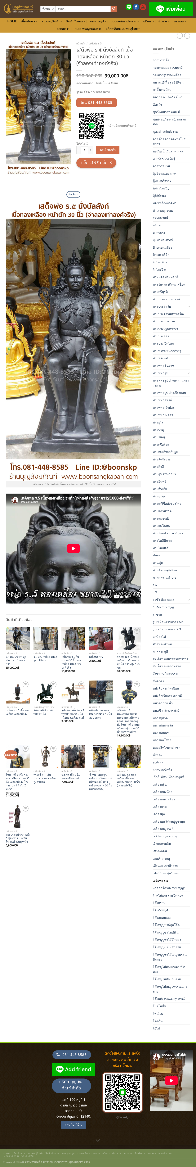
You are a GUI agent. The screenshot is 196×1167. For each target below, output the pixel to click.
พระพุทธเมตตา (163, 415)
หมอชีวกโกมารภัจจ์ (166, 710)
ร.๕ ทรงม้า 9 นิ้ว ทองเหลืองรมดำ (70, 776)
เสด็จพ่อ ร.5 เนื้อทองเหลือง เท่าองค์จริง (17, 712)
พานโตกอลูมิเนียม (165, 570)
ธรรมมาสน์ (160, 217)
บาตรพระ (159, 232)
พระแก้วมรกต (162, 511)
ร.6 (155, 585)
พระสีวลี (158, 466)
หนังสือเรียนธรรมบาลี (167, 696)
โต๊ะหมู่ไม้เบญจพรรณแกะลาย (170, 989)
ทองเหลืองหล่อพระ (165, 203)
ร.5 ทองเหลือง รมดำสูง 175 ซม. (45, 658)
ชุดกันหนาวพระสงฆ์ (166, 112)
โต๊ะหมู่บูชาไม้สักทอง (167, 939)
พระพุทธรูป (97, 21)
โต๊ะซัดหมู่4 (160, 910)
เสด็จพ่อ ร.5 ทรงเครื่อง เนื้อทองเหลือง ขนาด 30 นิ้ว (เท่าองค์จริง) (128, 780)
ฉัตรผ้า (157, 104)
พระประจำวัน (162, 306)
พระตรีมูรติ (160, 291)
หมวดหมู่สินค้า (51, 21)
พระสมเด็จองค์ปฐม (165, 452)
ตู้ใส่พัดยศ (159, 195)
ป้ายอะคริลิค (161, 254)
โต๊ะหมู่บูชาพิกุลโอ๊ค (166, 925)
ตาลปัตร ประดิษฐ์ (164, 158)
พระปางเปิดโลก (163, 343)
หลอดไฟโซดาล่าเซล (166, 747)
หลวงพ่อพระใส (163, 725)
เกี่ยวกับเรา (28, 21)
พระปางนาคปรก (164, 321)
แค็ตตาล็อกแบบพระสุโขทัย (122, 29)
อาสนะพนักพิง (162, 769)
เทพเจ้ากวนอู (161, 858)
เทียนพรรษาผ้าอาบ (165, 865)
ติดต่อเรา (62, 29)
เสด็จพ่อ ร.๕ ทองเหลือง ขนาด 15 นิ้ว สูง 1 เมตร (100, 714)
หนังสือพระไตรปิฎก (166, 688)
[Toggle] (188, 306)
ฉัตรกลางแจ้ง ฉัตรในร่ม (169, 97)
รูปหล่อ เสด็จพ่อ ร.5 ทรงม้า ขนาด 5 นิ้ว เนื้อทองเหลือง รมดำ (73, 714)
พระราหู (158, 429)
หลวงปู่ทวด (160, 718)
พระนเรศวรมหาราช (166, 299)
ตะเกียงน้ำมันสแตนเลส (168, 151)
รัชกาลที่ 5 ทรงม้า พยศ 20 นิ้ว (43, 712)
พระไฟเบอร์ (160, 548)
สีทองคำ (158, 681)
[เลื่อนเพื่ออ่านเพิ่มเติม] (98, 1141)
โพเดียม (158, 1013)
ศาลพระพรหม (162, 644)
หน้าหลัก (80, 44)
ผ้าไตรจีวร (160, 269)
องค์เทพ (158, 762)
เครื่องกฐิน (160, 784)
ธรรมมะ (179, 21)
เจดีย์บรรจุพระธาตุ (165, 836)
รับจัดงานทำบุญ (163, 607)
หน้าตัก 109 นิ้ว (163, 703)
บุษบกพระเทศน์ (163, 240)
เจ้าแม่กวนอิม (162, 843)
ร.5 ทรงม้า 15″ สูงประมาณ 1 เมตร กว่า (16, 660)
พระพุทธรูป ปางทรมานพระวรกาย (171, 382)
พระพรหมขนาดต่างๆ (167, 351)
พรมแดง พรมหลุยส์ (165, 277)
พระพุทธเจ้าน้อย (164, 407)
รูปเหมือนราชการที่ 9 (167, 629)
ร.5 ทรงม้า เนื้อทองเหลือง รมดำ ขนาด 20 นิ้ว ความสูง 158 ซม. (128, 662)
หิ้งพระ (157, 755)
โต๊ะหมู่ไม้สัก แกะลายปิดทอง (169, 969)
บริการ (147, 21)
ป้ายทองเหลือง (162, 247)
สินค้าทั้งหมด (74, 21)
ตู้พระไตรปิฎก (162, 188)
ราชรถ (157, 614)
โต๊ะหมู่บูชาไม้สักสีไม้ (167, 947)
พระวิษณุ (159, 437)
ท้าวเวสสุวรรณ (163, 210)
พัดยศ (156, 555)
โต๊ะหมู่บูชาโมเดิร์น (166, 932)
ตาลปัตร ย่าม (161, 166)
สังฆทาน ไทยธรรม (165, 673)
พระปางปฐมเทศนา (165, 328)
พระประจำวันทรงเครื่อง (169, 314)
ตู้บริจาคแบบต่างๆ (164, 173)
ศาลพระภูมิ (160, 651)
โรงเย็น (158, 1021)
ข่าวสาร (162, 21)
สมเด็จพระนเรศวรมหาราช (171, 659)
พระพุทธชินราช (163, 365)
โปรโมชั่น (159, 1006)
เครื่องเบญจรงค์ (163, 828)
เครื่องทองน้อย (162, 792)
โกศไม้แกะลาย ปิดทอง (168, 895)
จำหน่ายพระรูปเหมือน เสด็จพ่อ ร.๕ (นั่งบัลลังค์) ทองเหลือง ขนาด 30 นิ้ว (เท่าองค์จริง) (100, 782)
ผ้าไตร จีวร (160, 262)
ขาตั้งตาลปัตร (162, 89)
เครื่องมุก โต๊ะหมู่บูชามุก (169, 821)
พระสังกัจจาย (162, 459)
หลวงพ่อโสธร (162, 740)
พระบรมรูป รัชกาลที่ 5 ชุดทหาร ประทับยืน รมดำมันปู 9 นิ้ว (17, 838)
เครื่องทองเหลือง (164, 799)
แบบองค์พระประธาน (123, 21)
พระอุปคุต (159, 496)
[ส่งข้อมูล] (114, 9)
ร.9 (155, 592)
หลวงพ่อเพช (161, 733)
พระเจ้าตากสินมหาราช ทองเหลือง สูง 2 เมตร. (44, 778)
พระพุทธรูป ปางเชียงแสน (169, 392)
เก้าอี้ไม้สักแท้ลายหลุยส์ (168, 777)
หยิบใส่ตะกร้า (108, 150)
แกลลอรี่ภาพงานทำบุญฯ (169, 888)
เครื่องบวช (160, 806)
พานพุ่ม (158, 562)
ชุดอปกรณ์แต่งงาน (165, 131)
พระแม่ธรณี (161, 518)
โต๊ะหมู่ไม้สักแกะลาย (167, 979)
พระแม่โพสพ (161, 525)
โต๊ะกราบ (159, 902)
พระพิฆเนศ (160, 358)
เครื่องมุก (159, 814)
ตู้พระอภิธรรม (162, 181)
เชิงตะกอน (160, 851)
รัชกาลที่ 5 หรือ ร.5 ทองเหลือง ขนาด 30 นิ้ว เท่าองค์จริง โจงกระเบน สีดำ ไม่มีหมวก (17, 782)
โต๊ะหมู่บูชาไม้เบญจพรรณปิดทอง (170, 957)
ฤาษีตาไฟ (159, 636)
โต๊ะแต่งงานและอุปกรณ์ (169, 999)
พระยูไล (158, 422)
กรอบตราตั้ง (161, 60)
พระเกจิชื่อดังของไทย (167, 503)
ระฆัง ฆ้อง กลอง (163, 599)
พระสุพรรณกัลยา (164, 474)
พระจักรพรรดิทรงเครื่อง (169, 284)
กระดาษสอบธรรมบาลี (168, 67)
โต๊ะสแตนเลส (162, 917)
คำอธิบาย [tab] (73, 194)
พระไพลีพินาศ (162, 540)
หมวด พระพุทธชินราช (88, 29)
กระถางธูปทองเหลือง (167, 75)
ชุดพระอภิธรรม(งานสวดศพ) (169, 121)
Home (12, 21)
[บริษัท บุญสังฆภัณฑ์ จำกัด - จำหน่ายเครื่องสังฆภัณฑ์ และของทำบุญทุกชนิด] (19, 9)
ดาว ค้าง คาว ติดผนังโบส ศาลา (169, 141)
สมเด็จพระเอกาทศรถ (167, 666)
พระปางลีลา (161, 336)
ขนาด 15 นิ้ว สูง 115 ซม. (168, 82)
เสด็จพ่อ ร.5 (160, 880)
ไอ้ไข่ (156, 1028)
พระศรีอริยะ (161, 444)
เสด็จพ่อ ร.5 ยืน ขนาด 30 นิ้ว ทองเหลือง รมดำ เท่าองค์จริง (71, 662)
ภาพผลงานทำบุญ (164, 577)
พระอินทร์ (159, 481)
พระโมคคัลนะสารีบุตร (168, 533)
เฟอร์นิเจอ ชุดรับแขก (166, 873)
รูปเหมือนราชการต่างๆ (168, 622)
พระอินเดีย (160, 489)
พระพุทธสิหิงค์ (162, 400)
